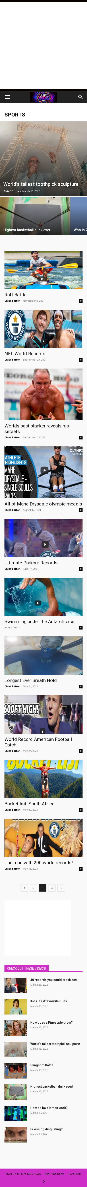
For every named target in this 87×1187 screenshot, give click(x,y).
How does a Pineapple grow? (51, 1022)
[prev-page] (24, 888)
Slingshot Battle (41, 1065)
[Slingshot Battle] (15, 1071)
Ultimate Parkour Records (31, 562)
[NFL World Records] (43, 329)
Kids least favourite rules (48, 1001)
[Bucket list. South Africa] (43, 779)
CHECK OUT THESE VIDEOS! (26, 968)
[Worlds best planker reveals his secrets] (43, 394)
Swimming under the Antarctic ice (39, 621)
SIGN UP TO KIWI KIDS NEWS (23, 1174)
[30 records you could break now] (15, 985)
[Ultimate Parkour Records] (43, 538)
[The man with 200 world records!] (43, 838)
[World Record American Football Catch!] (43, 714)
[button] (7, 97)
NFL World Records (24, 353)
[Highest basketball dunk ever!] (35, 223)
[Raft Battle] (43, 270)
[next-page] (61, 888)
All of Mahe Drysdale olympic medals (43, 504)
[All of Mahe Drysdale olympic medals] (43, 472)
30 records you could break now (53, 980)
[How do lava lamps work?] (15, 1113)
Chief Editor (11, 191)
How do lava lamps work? (49, 1108)
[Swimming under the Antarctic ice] (43, 597)
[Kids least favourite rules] (15, 1007)
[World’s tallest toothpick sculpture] (43, 158)
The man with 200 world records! (38, 862)
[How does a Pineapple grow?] (15, 1028)
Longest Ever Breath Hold (30, 680)
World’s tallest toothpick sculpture (55, 1044)
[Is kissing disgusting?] (15, 1135)
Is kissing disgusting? (46, 1129)
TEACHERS (74, 1174)
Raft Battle (15, 294)
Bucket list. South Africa (29, 803)
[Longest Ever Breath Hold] (43, 655)
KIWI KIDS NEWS (54, 1174)
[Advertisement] (43, 45)
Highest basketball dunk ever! (51, 1086)
